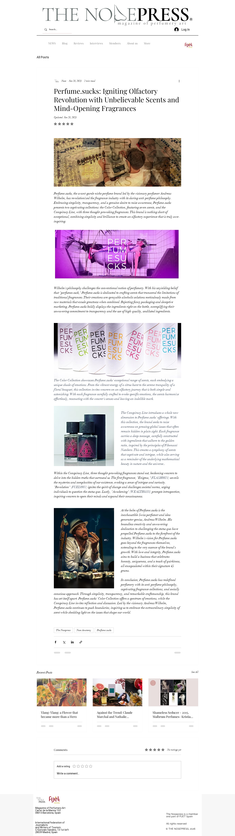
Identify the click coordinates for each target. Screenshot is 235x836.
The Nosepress (63, 630)
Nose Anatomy (84, 630)
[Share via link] (80, 642)
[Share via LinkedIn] (72, 642)
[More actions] (179, 81)
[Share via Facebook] (55, 642)
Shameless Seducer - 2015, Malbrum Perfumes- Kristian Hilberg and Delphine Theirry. (173, 714)
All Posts (43, 57)
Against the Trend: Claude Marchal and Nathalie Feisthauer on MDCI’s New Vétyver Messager (115, 714)
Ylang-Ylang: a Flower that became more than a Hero (59, 714)
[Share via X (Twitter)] (64, 642)
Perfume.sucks (104, 630)
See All (194, 672)
